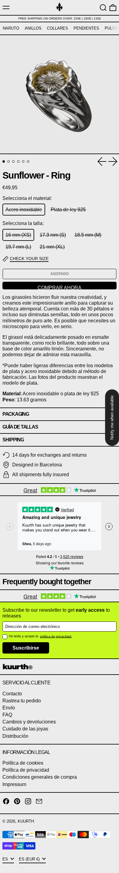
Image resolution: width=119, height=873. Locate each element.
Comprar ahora (59, 287)
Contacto (12, 693)
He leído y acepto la (24, 636)
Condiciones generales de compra (39, 777)
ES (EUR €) (30, 859)
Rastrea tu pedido (21, 700)
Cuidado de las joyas (25, 728)
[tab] (3, 161)
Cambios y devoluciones (29, 721)
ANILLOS (33, 28)
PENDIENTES (86, 28)
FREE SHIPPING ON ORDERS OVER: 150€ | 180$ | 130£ (59, 18)
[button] (103, 8)
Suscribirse (26, 647)
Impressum (14, 784)
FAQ (7, 714)
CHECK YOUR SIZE (29, 258)
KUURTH (26, 821)
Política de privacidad (25, 770)
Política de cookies (22, 763)
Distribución (15, 736)
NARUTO (11, 28)
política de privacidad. (56, 636)
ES (5, 859)
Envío (8, 707)
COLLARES (57, 28)
